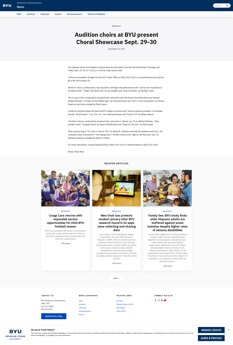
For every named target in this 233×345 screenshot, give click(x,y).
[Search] (227, 5)
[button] (229, 329)
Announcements (74, 14)
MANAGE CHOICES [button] (211, 330)
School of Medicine (96, 14)
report (131, 234)
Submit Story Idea (53, 316)
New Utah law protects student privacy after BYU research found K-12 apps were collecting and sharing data (116, 222)
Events (58, 14)
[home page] (7, 5)
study (162, 234)
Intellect (31, 14)
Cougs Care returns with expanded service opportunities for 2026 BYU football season (65, 220)
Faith (19, 14)
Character (45, 14)
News (20, 7)
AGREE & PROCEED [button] (211, 338)
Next (115, 278)
